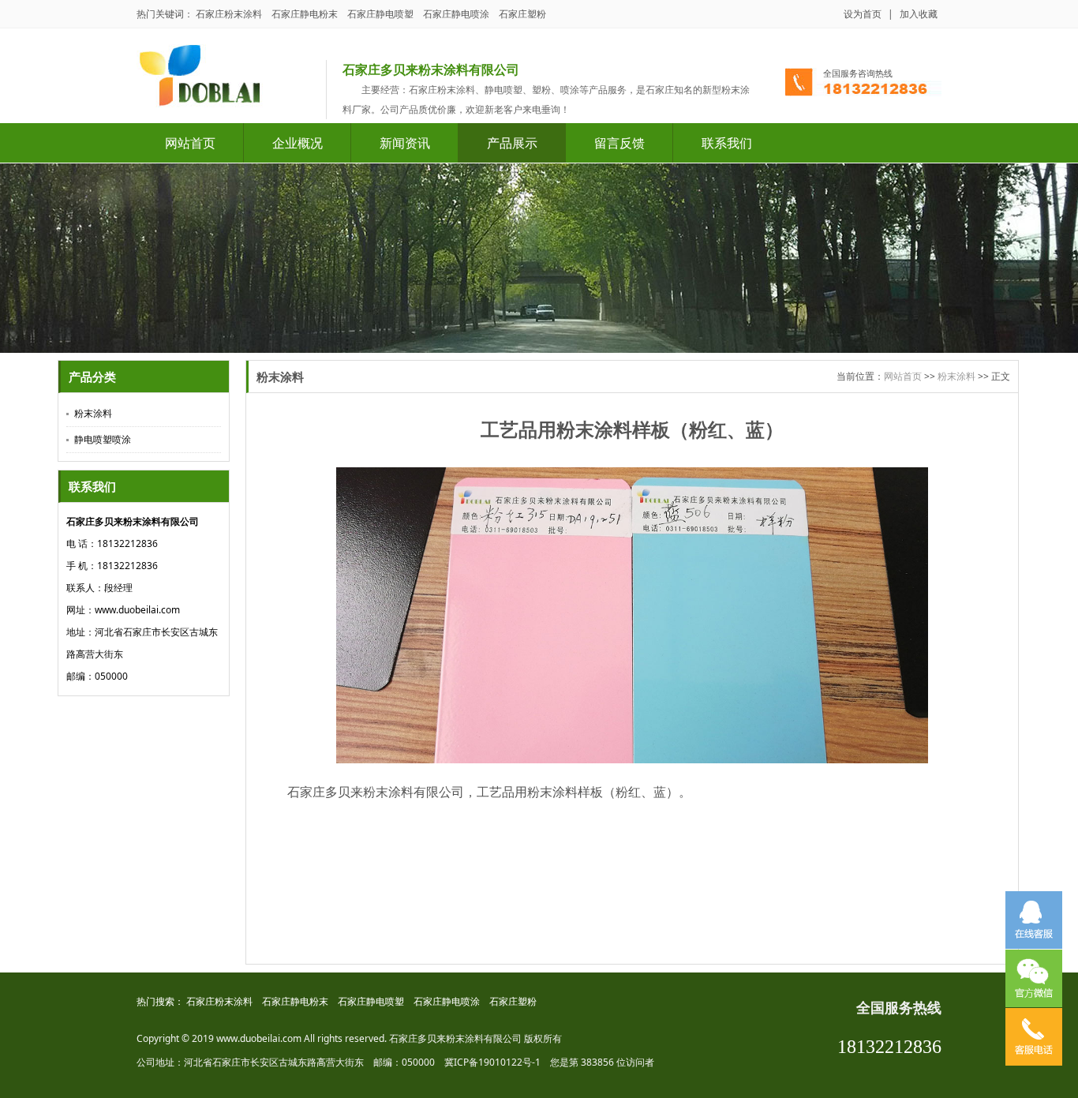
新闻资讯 (405, 143)
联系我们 (727, 143)
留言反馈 (619, 143)
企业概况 (297, 143)
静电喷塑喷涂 (102, 439)
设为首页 (862, 14)
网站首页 (190, 143)
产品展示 (512, 143)
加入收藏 (919, 14)
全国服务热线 (898, 1008)
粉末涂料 (93, 413)
